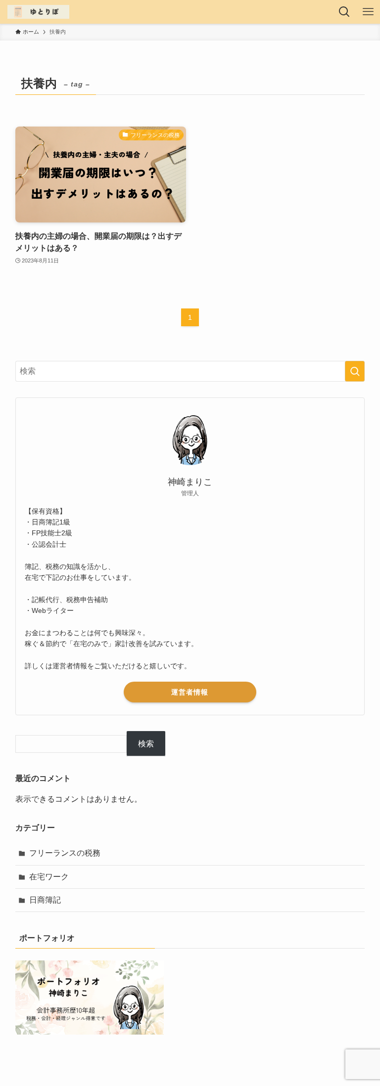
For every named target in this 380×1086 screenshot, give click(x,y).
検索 (146, 743)
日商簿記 (45, 900)
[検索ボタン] (344, 12)
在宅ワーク (49, 876)
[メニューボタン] (368, 12)
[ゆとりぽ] (38, 12)
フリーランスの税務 (64, 853)
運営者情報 (189, 692)
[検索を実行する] (355, 371)
